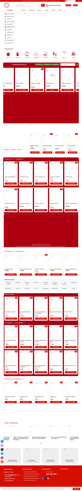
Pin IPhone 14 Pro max (70, 396)
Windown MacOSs (11, 27)
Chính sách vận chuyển (44, 0)
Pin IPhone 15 (53, 396)
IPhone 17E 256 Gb (9, 269)
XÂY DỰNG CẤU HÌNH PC (10, 312)
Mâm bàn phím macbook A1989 (40, 341)
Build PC (60, 10)
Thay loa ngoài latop (40, 176)
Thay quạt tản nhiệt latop (55, 177)
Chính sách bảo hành (53, 0)
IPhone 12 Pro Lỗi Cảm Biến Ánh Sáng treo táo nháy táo (18, 438)
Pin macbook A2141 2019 (70, 365)
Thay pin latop (68, 176)
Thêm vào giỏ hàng (29, 89)
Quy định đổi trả (37, 0)
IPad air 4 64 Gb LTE (59, 145)
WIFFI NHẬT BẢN (10, 32)
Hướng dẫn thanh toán (30, 0)
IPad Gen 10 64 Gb (72, 145)
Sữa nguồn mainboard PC (25, 312)
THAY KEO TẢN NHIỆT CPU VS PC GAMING (40, 312)
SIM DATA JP (9, 19)
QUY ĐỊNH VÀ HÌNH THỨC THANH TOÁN (31, 474)
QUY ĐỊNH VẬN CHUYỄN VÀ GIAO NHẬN (31, 478)
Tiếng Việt (69, 0)
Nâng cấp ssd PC (69, 312)
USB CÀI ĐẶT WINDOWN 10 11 (10, 177)
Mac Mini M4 (31, 10)
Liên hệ (58, 0)
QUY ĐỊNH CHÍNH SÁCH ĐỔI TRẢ (30, 480)
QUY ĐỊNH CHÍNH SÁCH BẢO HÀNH (30, 476)
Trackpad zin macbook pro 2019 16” (25, 366)
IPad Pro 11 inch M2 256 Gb (71, 203)
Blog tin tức (10, 24)
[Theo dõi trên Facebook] (43, 478)
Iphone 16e (39, 10)
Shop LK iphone (10, 13)
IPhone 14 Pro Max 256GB (44, 83)
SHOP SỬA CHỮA (10, 16)
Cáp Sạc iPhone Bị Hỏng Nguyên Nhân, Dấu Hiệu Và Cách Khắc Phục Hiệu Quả (55, 438)
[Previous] (20, 28)
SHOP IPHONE (10, 35)
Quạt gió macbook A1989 (55, 365)
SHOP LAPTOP (10, 43)
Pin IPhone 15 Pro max (10, 396)
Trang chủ (24, 0)
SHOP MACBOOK (10, 40)
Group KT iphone (10, 21)
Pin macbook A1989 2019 (10, 340)
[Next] (76, 28)
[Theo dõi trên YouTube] (48, 478)
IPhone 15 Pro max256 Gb (71, 269)
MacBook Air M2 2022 (28, 83)
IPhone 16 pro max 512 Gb (34, 146)
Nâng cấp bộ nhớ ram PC (56, 312)
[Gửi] (43, 5)
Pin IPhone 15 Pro (24, 396)
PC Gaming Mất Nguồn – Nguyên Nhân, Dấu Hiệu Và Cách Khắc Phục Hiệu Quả (36, 438)
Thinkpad (47, 10)
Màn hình (53, 10)
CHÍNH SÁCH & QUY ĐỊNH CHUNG (30, 472)
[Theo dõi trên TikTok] (45, 478)
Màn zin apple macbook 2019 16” (25, 341)
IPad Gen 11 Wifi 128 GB (74, 83)
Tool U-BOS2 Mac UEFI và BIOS (10, 366)
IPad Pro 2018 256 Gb (58, 83)
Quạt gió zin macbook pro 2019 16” (40, 366)
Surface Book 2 (11, 83)
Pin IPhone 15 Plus (39, 396)
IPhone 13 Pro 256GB (39, 269)
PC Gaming (9, 29)
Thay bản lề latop (24, 176)
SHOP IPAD (9, 37)
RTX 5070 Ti (23, 10)
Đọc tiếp (14, 89)
